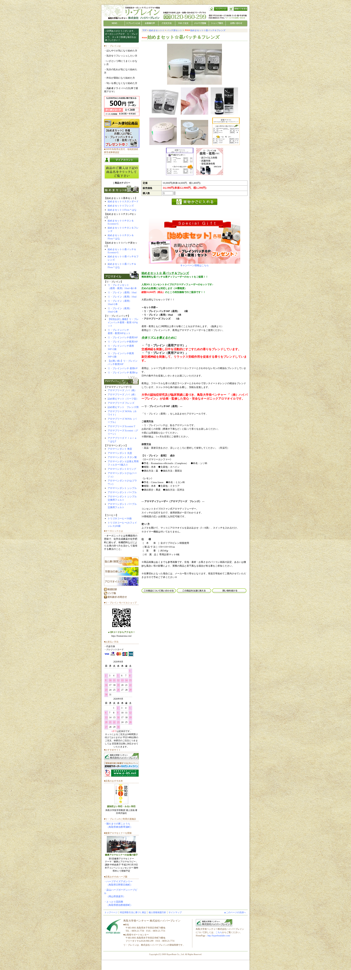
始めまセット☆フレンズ (121, 205)
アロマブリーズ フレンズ (121, 403)
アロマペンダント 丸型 (120, 453)
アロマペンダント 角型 (120, 448)
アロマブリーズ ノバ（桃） (122, 390)
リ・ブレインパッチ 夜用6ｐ (123, 372)
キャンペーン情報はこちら (194, 265)
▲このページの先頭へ (235, 912)
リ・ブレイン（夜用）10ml (122, 296)
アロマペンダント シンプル (122, 488)
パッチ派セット (174, 30)
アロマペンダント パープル (122, 492)
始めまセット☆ (156, 30)
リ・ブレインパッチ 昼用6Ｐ (123, 368)
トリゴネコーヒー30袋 (120, 518)
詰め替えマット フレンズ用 (123, 407)
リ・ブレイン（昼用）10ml (122, 292)
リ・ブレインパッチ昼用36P (123, 337)
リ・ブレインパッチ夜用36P (123, 341)
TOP (144, 30)
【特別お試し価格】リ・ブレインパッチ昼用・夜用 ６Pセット (123, 322)
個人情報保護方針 (157, 912)
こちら (219, 932)
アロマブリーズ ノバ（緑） (122, 394)
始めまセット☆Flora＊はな (122, 209)
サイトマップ (175, 912)
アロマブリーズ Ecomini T (121, 426)
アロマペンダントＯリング (122, 469)
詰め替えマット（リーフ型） (123, 398)
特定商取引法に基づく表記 (133, 912)
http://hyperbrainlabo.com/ (218, 935)
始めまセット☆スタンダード (123, 201)
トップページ (111, 912)
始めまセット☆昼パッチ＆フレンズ (207, 30)
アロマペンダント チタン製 (122, 457)
